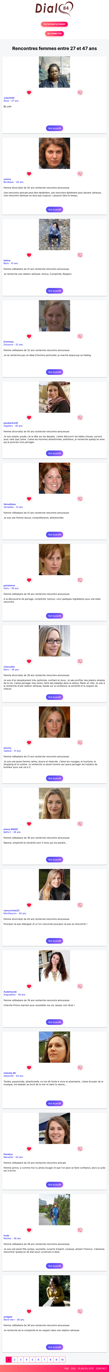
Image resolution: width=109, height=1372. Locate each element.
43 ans (19, 1157)
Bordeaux (9, 182)
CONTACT (101, 1368)
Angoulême (10, 994)
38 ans (17, 1238)
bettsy (7, 260)
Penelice (8, 1154)
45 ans (19, 182)
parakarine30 (11, 422)
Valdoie (7, 750)
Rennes (7, 1238)
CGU (73, 1368)
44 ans (19, 1075)
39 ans (14, 588)
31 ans (17, 750)
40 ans (18, 425)
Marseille (8, 1157)
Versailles (9, 507)
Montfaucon (10, 913)
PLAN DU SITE (86, 1368)
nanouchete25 (11, 910)
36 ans (17, 832)
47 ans (14, 100)
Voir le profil (54, 128)
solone (7, 179)
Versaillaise (10, 504)
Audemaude (10, 991)
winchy (7, 748)
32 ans (19, 344)
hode (6, 1235)
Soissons (8, 344)
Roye (6, 100)
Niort (6, 669)
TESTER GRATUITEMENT (54, 24)
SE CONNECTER (54, 34)
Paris (6, 588)
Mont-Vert (9, 1319)
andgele (8, 1316)
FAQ (66, 1368)
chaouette (9, 666)
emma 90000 (11, 829)
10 (62, 1359)
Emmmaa (8, 341)
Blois (6, 263)
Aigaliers (8, 425)
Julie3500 (9, 97)
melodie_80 (10, 1073)
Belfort (7, 832)
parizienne (9, 585)
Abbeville (8, 1075)
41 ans (14, 263)
